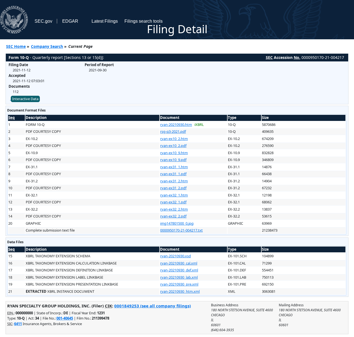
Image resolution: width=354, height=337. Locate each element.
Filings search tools (143, 21)
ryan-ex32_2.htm (174, 209)
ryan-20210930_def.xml (179, 270)
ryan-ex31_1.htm (174, 166)
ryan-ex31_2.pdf (173, 187)
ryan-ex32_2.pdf (173, 216)
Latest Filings (105, 21)
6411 (18, 323)
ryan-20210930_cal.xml (178, 263)
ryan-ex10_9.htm (174, 152)
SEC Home (16, 46)
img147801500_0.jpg (177, 223)
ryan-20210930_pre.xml (179, 284)
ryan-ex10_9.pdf (173, 159)
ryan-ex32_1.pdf (173, 201)
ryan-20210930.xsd (175, 255)
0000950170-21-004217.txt (181, 230)
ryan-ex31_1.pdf (173, 173)
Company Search (47, 46)
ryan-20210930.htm (176, 124)
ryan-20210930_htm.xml (180, 291)
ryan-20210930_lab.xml (179, 277)
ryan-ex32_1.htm (174, 195)
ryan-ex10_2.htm (174, 138)
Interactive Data (25, 98)
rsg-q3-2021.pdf (173, 131)
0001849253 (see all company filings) (152, 306)
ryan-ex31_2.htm (174, 180)
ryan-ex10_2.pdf (173, 145)
